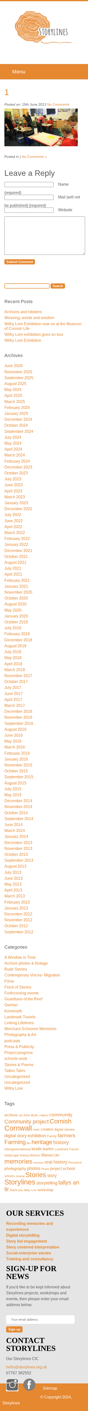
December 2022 (18, 509)
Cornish (60, 1121)
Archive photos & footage (26, 963)
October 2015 (16, 771)
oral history (55, 1162)
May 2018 (13, 658)
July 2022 (12, 515)
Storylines (19, 1182)
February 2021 (17, 580)
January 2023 (16, 503)
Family (52, 1136)
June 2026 (13, 366)
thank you (16, 1190)
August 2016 (15, 729)
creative (47, 1129)
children (43, 1115)
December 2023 (18, 467)
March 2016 (14, 747)
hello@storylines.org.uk (26, 1367)
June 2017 (13, 694)
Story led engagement (26, 1241)
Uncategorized (17, 1082)
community (60, 1114)
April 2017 (13, 699)
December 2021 (18, 551)
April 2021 (13, 574)
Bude (34, 1115)
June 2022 (13, 521)
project (56, 1169)
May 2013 (13, 884)
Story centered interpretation (32, 1247)
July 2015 (12, 789)
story (52, 1175)
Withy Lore (13, 1088)
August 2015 (15, 783)
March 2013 (14, 896)
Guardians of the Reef (23, 999)
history (61, 1142)
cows (36, 1129)
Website (65, 210)
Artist (26, 1115)
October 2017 (16, 682)
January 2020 (16, 616)
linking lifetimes (30, 1155)
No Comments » (34, 157)
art (20, 1115)
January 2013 (16, 908)
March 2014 (14, 830)
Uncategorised (17, 1076)
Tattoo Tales (14, 1071)
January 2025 (16, 413)
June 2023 (13, 485)
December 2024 (18, 419)
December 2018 (18, 640)
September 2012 (18, 932)
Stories (35, 1175)
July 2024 (12, 437)
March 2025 (14, 402)
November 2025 (18, 372)
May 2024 (13, 443)
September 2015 (18, 777)
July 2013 (12, 872)
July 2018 (12, 652)
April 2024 (13, 449)
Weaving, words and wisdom (29, 318)
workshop (45, 1190)
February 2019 (17, 634)
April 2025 (13, 395)
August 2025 (15, 384)
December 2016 (18, 711)
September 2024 (18, 431)
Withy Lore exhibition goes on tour (33, 334)
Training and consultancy (29, 1259)
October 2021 (16, 556)
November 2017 (18, 676)
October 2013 (16, 854)
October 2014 (16, 813)
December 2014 (18, 801)
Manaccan (50, 1155)
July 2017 (12, 687)
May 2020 (13, 610)
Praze (45, 1168)
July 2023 (12, 479)
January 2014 (16, 836)
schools (9, 1176)
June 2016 (13, 735)
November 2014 (18, 807)
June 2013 (13, 878)
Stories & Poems (18, 1065)
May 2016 (13, 741)
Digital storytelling (23, 1235)
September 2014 (18, 819)
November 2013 (18, 848)
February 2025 (17, 407)
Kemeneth (13, 1011)
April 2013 (13, 890)
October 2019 (16, 622)
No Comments (58, 104)
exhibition (37, 1135)
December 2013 (18, 843)
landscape (11, 1155)
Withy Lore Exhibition (22, 340)
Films (9, 981)
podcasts (12, 1041)
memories (18, 1161)
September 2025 (18, 378)
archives (11, 1115)
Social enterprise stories (28, 1253)
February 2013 (17, 902)
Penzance (75, 1162)
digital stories (64, 1129)
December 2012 (18, 914)
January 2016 (16, 759)
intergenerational (17, 1149)
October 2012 (16, 926)
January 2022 (16, 544)
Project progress (18, 1053)
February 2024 (17, 461)
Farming (15, 1142)
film (29, 1143)
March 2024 (14, 455)
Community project (26, 1122)
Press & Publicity (19, 1047)
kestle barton (43, 1149)
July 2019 (12, 628)
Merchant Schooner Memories (30, 1029)
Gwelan (11, 1005)
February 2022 (17, 538)
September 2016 (18, 723)
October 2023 (16, 473)
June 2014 (13, 825)
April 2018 (13, 664)
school (69, 1168)
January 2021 (16, 586)
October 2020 (16, 598)
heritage (42, 1142)
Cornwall (18, 1128)
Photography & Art (20, 1035)
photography (15, 1169)
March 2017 (14, 705)
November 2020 (18, 592)
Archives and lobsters (23, 312)
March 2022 (14, 533)
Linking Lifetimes (19, 1023)
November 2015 (18, 765)
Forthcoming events (21, 993)
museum (38, 1162)
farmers (67, 1135)
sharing (20, 1176)
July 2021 (12, 568)
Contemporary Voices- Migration (32, 975)
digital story (15, 1135)
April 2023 (13, 491)
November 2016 (18, 717)
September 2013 (18, 860)
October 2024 (16, 425)
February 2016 (17, 753)
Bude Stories (15, 969)
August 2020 (15, 604)
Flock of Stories (17, 987)
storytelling (46, 1182)
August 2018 (15, 646)
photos (33, 1168)
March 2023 (14, 497)
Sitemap (50, 1388)
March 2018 (14, 670)
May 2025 (13, 390)
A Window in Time (20, 957)
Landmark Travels (19, 1017)
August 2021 (15, 562)
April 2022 (13, 527)
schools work (15, 1058)
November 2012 (18, 920)
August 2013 (15, 866)
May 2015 (13, 795)
